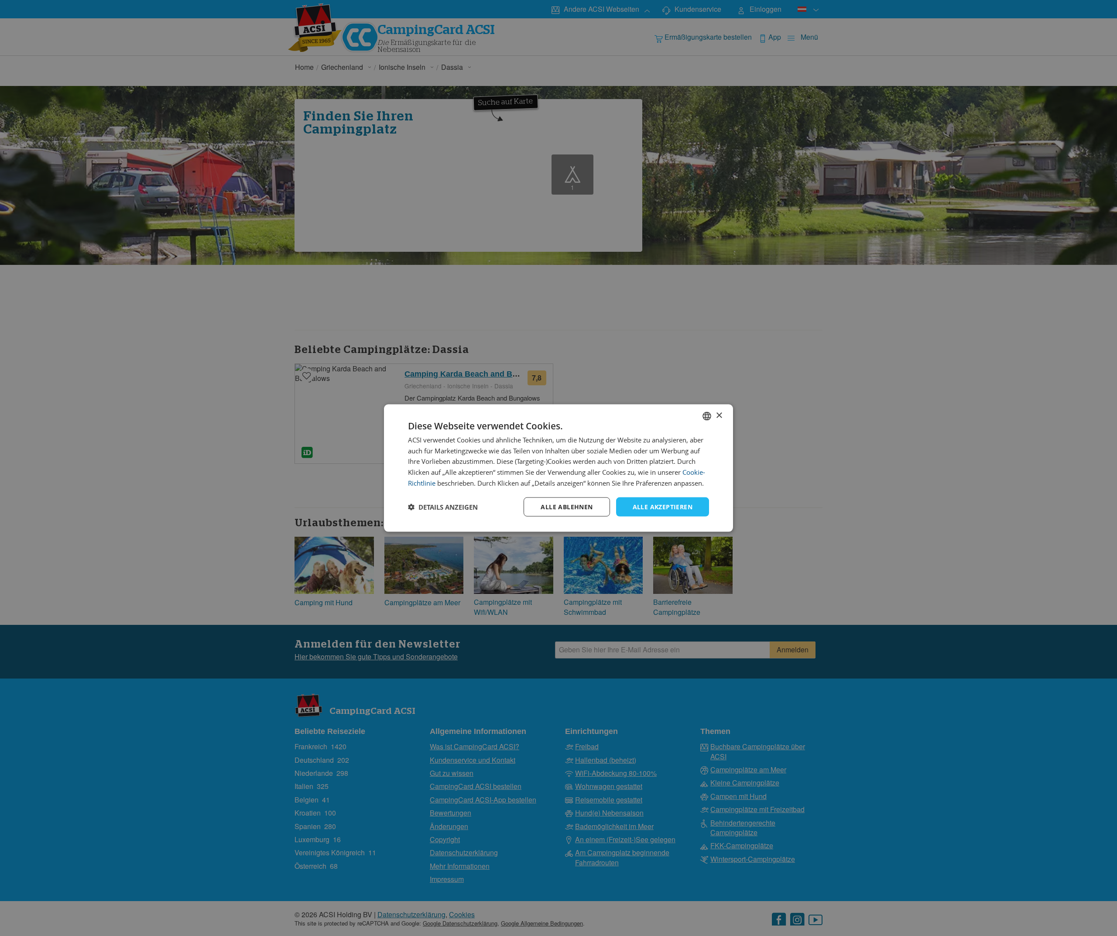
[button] (443, 507)
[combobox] (706, 415)
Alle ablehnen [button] (567, 506)
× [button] (719, 415)
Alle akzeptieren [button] (662, 506)
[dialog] (558, 468)
